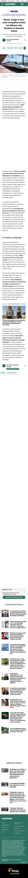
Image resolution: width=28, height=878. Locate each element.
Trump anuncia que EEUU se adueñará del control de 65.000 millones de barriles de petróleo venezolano (18, 613)
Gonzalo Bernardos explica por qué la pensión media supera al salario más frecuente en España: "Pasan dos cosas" (18, 691)
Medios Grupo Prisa (14, 874)
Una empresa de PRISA (14, 870)
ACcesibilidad (17, 833)
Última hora (22, 4)
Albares (18, 1)
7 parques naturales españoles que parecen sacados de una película (18, 809)
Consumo (13, 14)
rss (3, 832)
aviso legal (17, 828)
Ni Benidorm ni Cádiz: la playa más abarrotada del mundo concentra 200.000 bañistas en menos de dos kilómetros (18, 773)
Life (4, 14)
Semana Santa (11, 373)
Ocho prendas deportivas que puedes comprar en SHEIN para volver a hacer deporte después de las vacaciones (13, 322)
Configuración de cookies (18, 823)
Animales (8, 14)
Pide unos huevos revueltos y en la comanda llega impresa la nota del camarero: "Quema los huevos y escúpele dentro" (18, 624)
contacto (4, 827)
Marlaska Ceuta (11, 1)
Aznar (22, 1)
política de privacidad (19, 830)
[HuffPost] (7, 818)
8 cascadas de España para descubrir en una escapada (17, 785)
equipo (3, 822)
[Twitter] (25, 40)
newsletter (5, 829)
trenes (3, 373)
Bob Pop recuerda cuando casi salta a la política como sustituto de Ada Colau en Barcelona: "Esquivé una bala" (18, 636)
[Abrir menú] (2, 4)
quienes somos (5, 825)
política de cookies (19, 826)
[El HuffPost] (10, 4)
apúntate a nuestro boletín (14, 597)
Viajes (14, 11)
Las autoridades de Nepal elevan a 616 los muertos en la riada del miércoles (18, 730)
